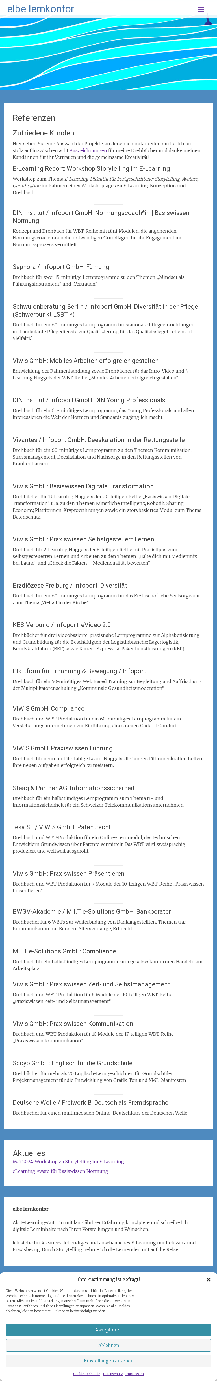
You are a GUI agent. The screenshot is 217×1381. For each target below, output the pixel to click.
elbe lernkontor (40, 9)
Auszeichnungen (88, 150)
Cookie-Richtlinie (86, 1374)
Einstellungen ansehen (108, 1361)
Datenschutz (113, 1374)
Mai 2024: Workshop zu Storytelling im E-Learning (68, 1161)
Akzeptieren (108, 1330)
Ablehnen (108, 1345)
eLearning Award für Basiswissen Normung (60, 1171)
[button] (208, 1279)
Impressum (134, 1374)
